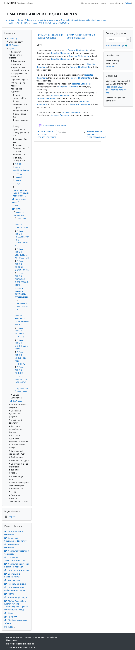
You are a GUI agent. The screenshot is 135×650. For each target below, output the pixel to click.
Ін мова (18, 177)
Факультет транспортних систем (42, 20)
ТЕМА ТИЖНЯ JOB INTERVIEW (21, 379)
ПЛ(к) (17, 184)
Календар (110, 66)
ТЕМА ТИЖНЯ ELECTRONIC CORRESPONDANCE (96, 134)
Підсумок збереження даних (20, 644)
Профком (12, 617)
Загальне (21, 218)
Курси (21, 20)
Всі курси (8, 627)
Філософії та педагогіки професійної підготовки (84, 20)
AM (16, 205)
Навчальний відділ (17, 584)
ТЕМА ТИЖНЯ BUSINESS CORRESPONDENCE (46, 134)
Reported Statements (78, 50)
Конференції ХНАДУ (17, 597)
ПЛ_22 (18, 164)
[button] (127, 45)
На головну (10, 20)
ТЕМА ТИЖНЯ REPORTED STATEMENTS (50, 23)
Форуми (12, 516)
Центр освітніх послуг (18, 570)
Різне (10, 613)
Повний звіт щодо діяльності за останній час (116, 90)
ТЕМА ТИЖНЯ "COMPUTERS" (22, 225)
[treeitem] (16, 270)
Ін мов (18, 180)
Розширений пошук (115, 45)
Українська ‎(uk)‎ (24, 3)
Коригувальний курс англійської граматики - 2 (21, 193)
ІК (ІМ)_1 (19, 174)
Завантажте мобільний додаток (21, 647)
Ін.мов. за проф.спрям (18, 23)
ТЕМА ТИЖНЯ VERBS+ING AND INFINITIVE (20, 358)
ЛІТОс (11, 594)
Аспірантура (14, 580)
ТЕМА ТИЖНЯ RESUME (19, 370)
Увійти (128, 3)
